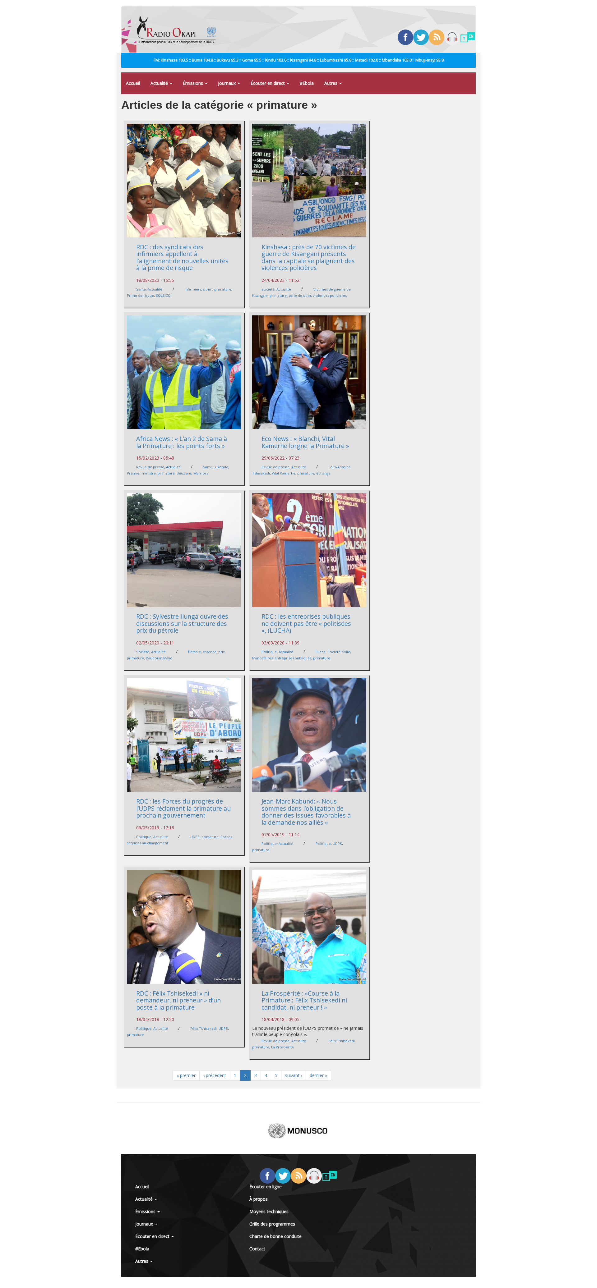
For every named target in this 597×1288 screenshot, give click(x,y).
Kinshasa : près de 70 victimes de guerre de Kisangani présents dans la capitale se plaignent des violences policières (308, 257)
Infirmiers (193, 289)
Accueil (133, 83)
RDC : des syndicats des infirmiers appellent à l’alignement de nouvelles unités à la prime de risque (182, 257)
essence (209, 651)
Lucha (321, 651)
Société (268, 289)
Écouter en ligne (265, 1186)
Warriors (200, 473)
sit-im (207, 289)
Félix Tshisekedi (203, 1028)
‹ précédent (214, 1075)
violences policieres (330, 295)
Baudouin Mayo (159, 658)
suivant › (293, 1075)
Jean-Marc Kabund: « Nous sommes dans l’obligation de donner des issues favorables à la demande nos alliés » (306, 812)
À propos (258, 1199)
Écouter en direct (268, 83)
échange (323, 473)
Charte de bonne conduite (275, 1236)
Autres (331, 83)
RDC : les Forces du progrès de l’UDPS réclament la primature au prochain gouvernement (183, 808)
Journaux (227, 83)
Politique (269, 651)
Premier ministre (141, 473)
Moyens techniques (269, 1211)
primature (222, 289)
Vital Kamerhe (283, 473)
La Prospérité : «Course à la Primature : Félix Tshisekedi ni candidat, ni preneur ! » (304, 1000)
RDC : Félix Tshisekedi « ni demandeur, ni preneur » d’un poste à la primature (178, 1000)
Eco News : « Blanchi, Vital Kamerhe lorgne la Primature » (305, 442)
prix (221, 651)
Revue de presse (150, 467)
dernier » (318, 1075)
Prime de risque (140, 295)
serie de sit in (300, 295)
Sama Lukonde (215, 467)
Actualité (159, 83)
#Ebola (307, 83)
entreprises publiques (293, 658)
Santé (141, 289)
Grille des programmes (272, 1224)
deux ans (184, 473)
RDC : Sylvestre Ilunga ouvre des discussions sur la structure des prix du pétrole (182, 623)
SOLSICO (163, 295)
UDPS (195, 836)
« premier (186, 1075)
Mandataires (262, 658)
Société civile (338, 651)
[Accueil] (179, 29)
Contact (257, 1249)
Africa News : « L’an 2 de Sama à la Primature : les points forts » (181, 442)
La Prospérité (282, 1047)
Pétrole (194, 651)
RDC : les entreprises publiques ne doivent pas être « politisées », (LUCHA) (306, 623)
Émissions (193, 83)
